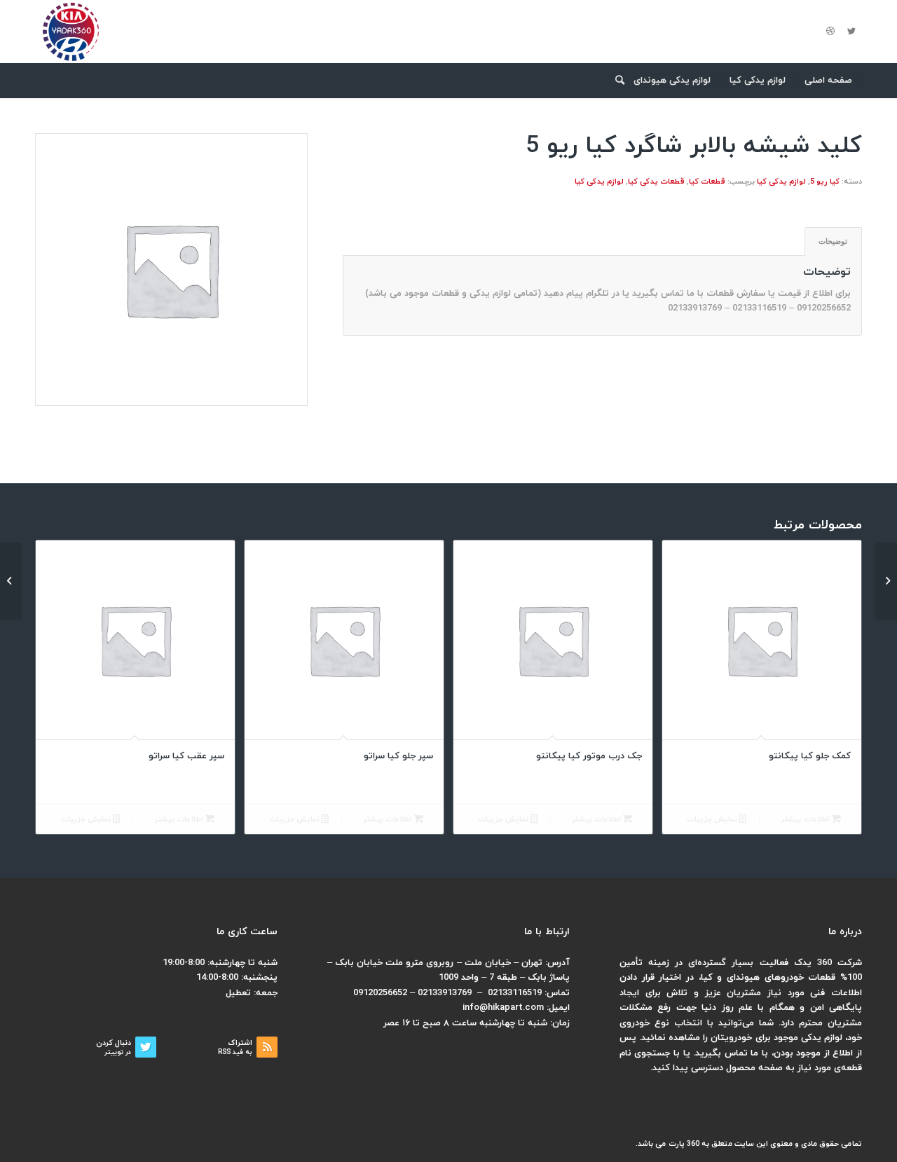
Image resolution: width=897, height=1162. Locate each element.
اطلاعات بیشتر (806, 819)
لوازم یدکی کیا (781, 181)
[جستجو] (615, 80)
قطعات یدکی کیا (656, 181)
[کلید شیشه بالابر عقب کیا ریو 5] (886, 581)
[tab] (833, 241)
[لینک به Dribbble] (830, 31)
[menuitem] (828, 80)
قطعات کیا (707, 181)
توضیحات (833, 241)
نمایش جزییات (713, 819)
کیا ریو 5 (825, 181)
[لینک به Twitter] (851, 31)
